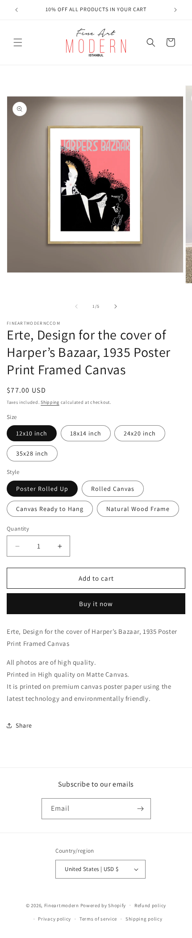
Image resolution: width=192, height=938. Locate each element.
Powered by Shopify (103, 905)
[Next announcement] (175, 10)
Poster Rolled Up (42, 489)
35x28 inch (32, 453)
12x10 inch (31, 433)
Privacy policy (54, 919)
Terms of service (98, 919)
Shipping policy (144, 919)
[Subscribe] (140, 808)
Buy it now (96, 603)
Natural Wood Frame (138, 509)
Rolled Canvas (112, 489)
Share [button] (24, 725)
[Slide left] (76, 306)
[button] (18, 42)
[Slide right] (115, 306)
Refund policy (150, 905)
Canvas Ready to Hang (49, 509)
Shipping (50, 402)
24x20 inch (140, 433)
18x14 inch (85, 433)
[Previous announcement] (16, 10)
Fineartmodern (61, 905)
